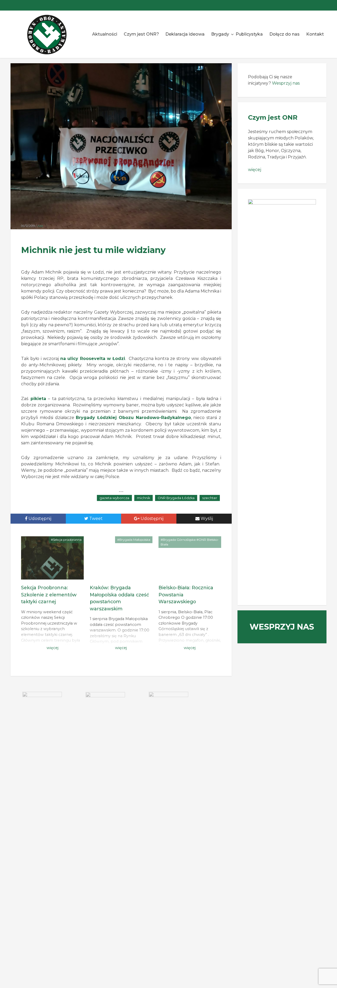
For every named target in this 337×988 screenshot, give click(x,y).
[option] (42, 705)
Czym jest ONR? (141, 34)
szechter (209, 498)
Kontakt (315, 34)
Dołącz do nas (284, 34)
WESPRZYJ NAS (282, 627)
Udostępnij (39, 518)
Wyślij (206, 518)
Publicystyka (249, 34)
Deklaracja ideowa (185, 34)
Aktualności (104, 34)
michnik (143, 498)
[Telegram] (310, 5)
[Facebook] (321, 5)
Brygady (220, 34)
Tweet (95, 518)
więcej (254, 169)
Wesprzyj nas (286, 83)
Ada (40, 226)
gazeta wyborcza (114, 498)
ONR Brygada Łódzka (176, 498)
